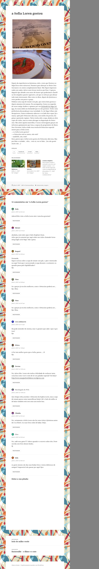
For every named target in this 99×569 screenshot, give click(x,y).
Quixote (29, 169)
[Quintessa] (18, 163)
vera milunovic (20, 322)
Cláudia (18, 413)
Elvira (17, 345)
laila (16, 458)
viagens (46, 185)
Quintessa (14, 169)
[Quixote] (33, 163)
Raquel (17, 251)
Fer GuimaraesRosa (28, 185)
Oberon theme (15, 565)
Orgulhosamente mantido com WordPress (32, 565)
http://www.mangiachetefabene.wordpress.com (28, 378)
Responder (16, 221)
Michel (17, 228)
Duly (17, 209)
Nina (17, 279)
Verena (17, 366)
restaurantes (40, 185)
